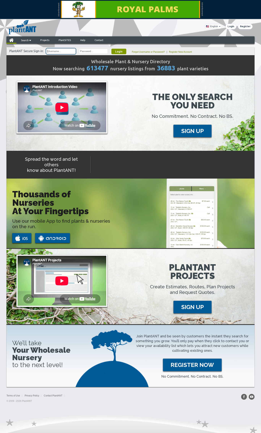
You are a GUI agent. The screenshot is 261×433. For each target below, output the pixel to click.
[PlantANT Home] (22, 27)
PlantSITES (65, 40)
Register (245, 26)
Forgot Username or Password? (148, 52)
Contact (99, 40)
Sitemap (71, 395)
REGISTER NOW (192, 365)
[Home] (11, 40)
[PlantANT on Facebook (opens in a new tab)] (244, 397)
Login (231, 26)
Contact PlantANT (53, 395)
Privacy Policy (32, 395)
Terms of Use (13, 395)
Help (82, 40)
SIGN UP (192, 131)
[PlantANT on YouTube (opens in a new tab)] (252, 397)
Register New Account (180, 52)
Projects (44, 40)
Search (25, 40)
